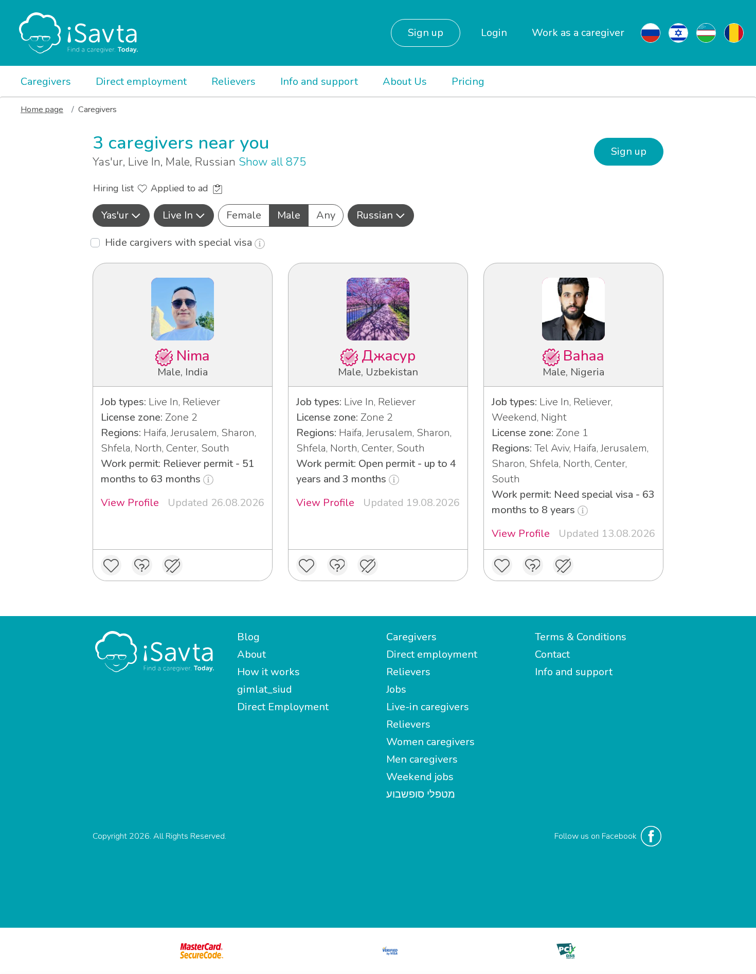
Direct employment (141, 81)
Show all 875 (272, 162)
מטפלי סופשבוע (420, 794)
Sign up (425, 33)
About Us (405, 81)
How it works (268, 672)
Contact (552, 654)
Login (494, 33)
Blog (248, 637)
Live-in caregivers (427, 707)
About (251, 654)
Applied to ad (181, 188)
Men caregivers (422, 759)
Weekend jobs (420, 777)
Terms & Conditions (580, 637)
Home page (42, 109)
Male (288, 215)
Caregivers (46, 81)
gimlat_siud (264, 689)
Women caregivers (430, 742)
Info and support (319, 81)
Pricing (468, 81)
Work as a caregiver (578, 33)
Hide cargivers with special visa (180, 242)
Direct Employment (283, 707)
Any (325, 215)
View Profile (130, 503)
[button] (121, 215)
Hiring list (114, 188)
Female (243, 215)
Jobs (396, 689)
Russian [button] (374, 215)
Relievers (233, 81)
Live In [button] (178, 215)
